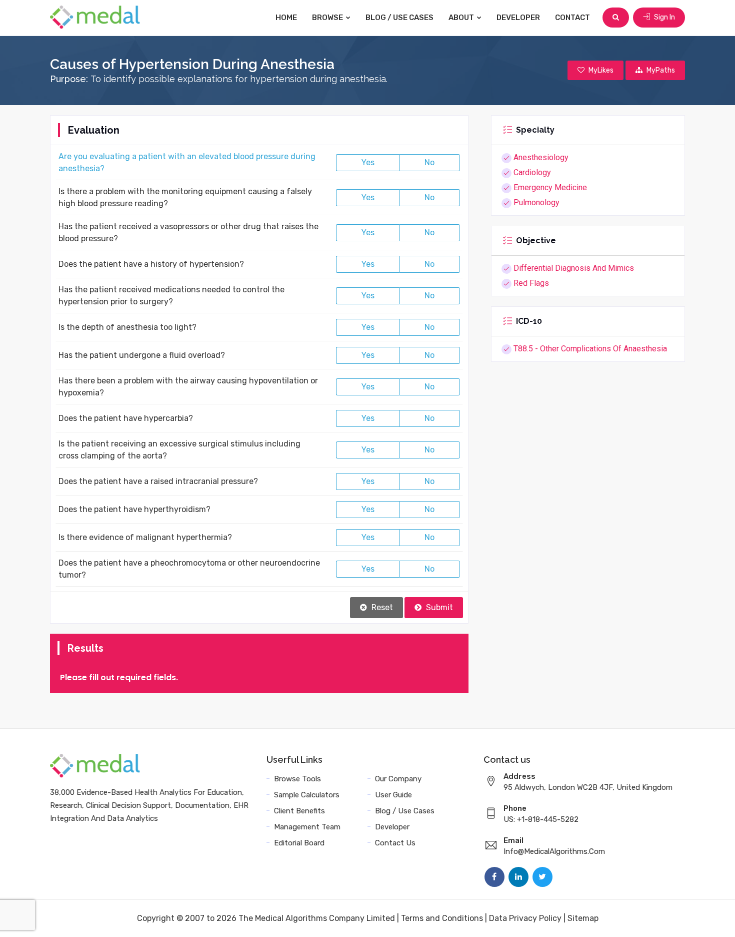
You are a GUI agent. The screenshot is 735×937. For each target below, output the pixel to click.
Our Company (398, 778)
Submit (438, 607)
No (429, 162)
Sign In (663, 17)
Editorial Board (299, 842)
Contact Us (395, 842)
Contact (572, 17)
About (462, 17)
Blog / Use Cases (400, 17)
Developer (518, 17)
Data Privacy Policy (525, 918)
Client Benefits (299, 810)
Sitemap (583, 918)
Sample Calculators (307, 794)
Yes (368, 162)
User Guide (393, 794)
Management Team (307, 826)
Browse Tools (297, 778)
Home (286, 17)
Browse (328, 17)
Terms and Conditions (442, 918)
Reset (381, 607)
